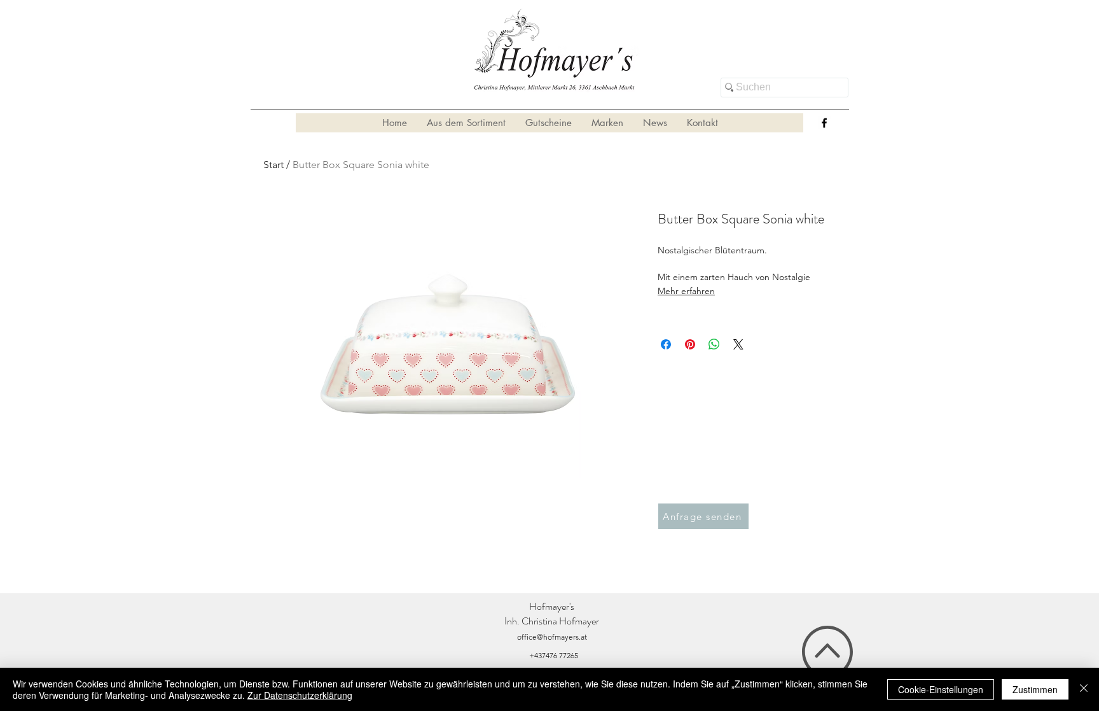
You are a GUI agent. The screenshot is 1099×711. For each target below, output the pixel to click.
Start (273, 164)
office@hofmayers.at (552, 637)
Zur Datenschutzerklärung (299, 695)
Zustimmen (1035, 689)
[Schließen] (1083, 689)
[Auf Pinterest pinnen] (690, 344)
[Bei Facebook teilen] (666, 344)
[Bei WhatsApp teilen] (714, 344)
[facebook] (824, 122)
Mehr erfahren (686, 291)
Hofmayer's (551, 606)
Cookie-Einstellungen (940, 689)
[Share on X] (738, 344)
